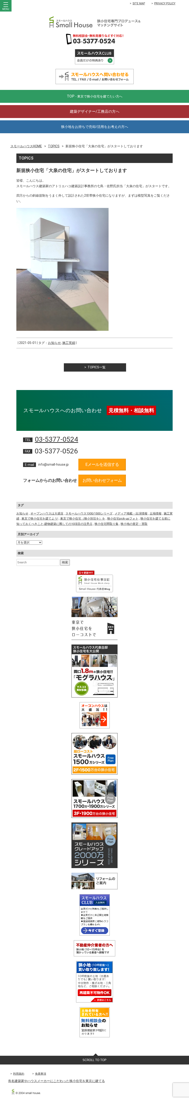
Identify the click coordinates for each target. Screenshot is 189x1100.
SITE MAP (139, 3)
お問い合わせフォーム (102, 480)
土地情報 (156, 513)
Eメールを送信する (102, 464)
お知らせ (54, 343)
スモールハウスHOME (26, 146)
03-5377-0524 (56, 439)
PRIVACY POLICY (164, 3)
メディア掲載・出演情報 (131, 513)
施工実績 (68, 343)
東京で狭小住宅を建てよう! (39, 518)
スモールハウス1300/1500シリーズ (88, 513)
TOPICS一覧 (97, 367)
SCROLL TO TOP (94, 1060)
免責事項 (40, 1073)
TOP (94, 96)
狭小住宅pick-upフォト (122, 518)
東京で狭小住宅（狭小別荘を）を (82, 518)
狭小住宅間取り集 (106, 524)
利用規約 (18, 1073)
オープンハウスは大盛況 (46, 513)
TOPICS (53, 146)
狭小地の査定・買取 (134, 524)
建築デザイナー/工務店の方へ (94, 111)
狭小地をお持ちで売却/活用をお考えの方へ (94, 127)
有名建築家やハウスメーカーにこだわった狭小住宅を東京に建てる (56, 1081)
